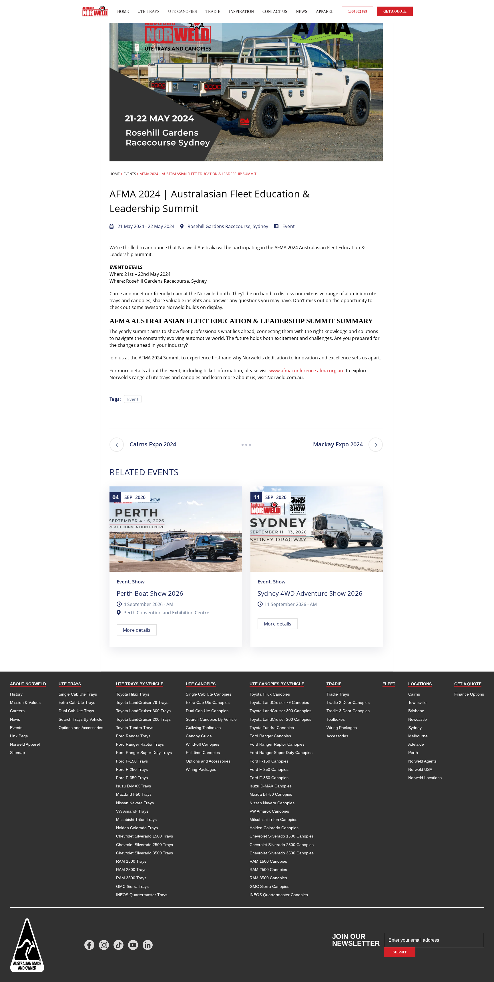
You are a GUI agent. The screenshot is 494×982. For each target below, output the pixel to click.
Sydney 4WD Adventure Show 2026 (310, 593)
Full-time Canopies (203, 752)
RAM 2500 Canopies (268, 869)
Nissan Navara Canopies (272, 803)
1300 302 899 (357, 11)
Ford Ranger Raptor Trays (140, 744)
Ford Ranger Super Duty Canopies (281, 752)
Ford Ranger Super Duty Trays (144, 752)
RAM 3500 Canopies (268, 878)
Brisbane (416, 710)
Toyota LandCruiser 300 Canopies (280, 710)
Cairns (414, 694)
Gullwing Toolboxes (203, 727)
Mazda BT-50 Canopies (271, 794)
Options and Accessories (81, 727)
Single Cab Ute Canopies (208, 694)
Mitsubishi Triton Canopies (273, 819)
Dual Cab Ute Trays (76, 710)
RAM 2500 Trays (131, 869)
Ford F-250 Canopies (269, 769)
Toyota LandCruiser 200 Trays (143, 719)
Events (130, 173)
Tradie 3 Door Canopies (348, 710)
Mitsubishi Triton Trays (136, 819)
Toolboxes (335, 719)
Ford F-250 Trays (132, 769)
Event (288, 226)
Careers (17, 710)
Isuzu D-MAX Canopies (271, 786)
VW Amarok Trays (132, 811)
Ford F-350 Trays (132, 777)
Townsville (417, 702)
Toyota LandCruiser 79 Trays (142, 702)
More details (136, 630)
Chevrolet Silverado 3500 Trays (144, 853)
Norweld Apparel (25, 744)
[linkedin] (148, 945)
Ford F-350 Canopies (269, 777)
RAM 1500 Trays (131, 861)
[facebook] (89, 945)
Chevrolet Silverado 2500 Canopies (282, 844)
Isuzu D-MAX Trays (133, 786)
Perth (413, 752)
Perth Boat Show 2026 (150, 593)
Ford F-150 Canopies (269, 761)
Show (138, 581)
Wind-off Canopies (202, 744)
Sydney (415, 727)
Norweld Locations (425, 777)
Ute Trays (149, 11)
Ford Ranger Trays (133, 736)
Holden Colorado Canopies (274, 827)
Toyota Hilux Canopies (270, 694)
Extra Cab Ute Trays (77, 702)
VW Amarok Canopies (269, 811)
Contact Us (274, 11)
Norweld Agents (422, 761)
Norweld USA (420, 769)
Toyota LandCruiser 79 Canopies (279, 702)
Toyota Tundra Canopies (272, 727)
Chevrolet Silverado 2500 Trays (144, 844)
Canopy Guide (199, 736)
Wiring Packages (201, 769)
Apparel (325, 11)
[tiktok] (118, 945)
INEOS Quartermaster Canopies (279, 894)
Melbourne (418, 736)
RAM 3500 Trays (131, 878)
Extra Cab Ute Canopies (208, 702)
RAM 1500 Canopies (268, 861)
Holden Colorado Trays (137, 827)
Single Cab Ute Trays (78, 694)
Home (123, 11)
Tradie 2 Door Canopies (348, 702)
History (16, 694)
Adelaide (416, 744)
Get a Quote (395, 11)
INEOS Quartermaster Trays (141, 894)
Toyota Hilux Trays (132, 694)
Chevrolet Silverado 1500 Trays (144, 836)
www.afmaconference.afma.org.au (306, 370)
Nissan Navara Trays (135, 803)
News (301, 11)
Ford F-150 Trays (132, 761)
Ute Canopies (182, 11)
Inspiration (241, 11)
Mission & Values (25, 702)
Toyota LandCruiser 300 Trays (143, 710)
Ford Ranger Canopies (270, 736)
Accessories (337, 736)
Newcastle (417, 719)
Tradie (213, 11)
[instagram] (104, 945)
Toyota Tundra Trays (134, 727)
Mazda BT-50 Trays (134, 794)
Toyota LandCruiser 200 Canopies (280, 719)
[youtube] (133, 945)
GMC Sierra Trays (132, 886)
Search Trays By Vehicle (80, 719)
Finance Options (469, 694)
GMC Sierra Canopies (269, 886)
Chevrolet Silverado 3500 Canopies (282, 853)
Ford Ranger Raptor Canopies (277, 744)
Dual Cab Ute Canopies (207, 710)
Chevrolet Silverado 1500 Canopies (282, 836)
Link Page (19, 736)
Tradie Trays (337, 694)
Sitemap (17, 752)
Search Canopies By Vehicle (211, 719)
